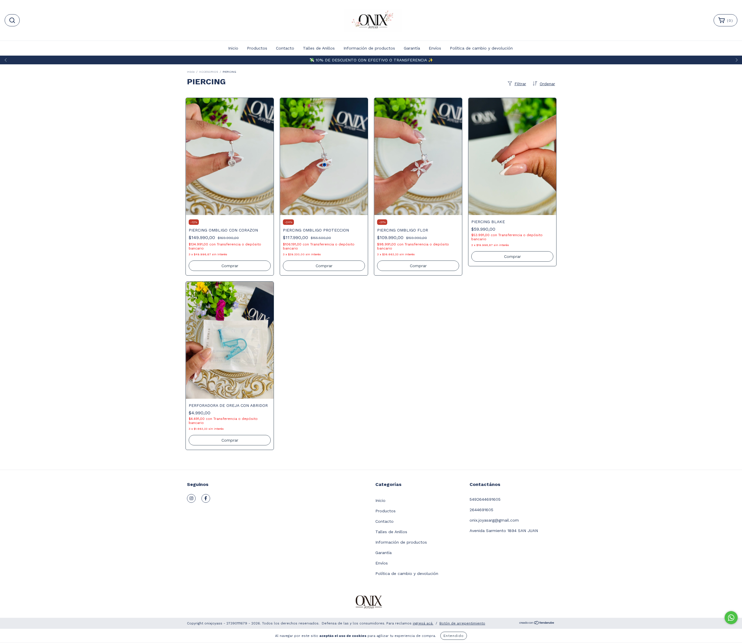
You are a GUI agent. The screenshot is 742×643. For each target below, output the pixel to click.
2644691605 (481, 509)
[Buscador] (12, 20)
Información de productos (369, 48)
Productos (257, 48)
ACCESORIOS (208, 71)
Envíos (435, 48)
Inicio (233, 48)
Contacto (285, 48)
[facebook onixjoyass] (205, 498)
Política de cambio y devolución (481, 48)
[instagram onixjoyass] (191, 498)
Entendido (453, 636)
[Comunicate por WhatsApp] (731, 617)
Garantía (412, 48)
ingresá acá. (423, 623)
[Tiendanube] (537, 624)
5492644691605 (485, 499)
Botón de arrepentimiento (462, 623)
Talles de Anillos (319, 48)
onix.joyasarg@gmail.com (494, 520)
